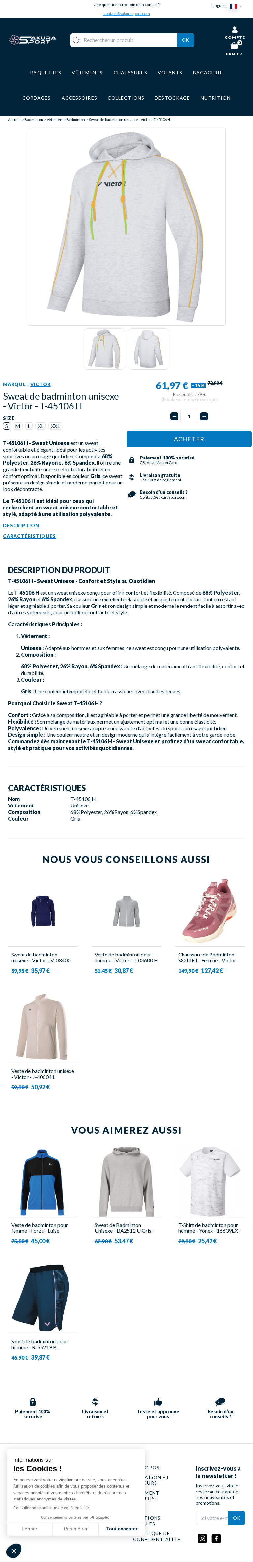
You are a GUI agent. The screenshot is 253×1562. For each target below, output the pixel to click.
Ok (185, 40)
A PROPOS (146, 1467)
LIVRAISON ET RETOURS (151, 1480)
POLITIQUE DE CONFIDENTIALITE (157, 1536)
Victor (40, 384)
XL (40, 426)
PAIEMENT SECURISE (146, 1495)
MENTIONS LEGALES (147, 1520)
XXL (55, 426)
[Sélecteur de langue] (237, 6)
